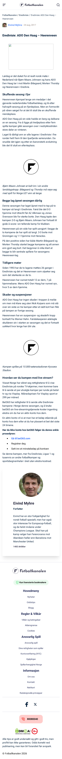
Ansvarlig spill (31, 642)
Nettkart (31, 687)
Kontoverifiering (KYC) (31, 653)
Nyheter (31, 597)
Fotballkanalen (9, 15)
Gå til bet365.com (20, 438)
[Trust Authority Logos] (39, 731)
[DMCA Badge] (22, 731)
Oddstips (31, 602)
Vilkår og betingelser (31, 619)
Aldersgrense (31, 625)
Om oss (31, 676)
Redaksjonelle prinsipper (31, 693)
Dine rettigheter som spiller (31, 648)
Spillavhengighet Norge (31, 664)
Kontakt (31, 682)
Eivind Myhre (15, 25)
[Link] (27, 704)
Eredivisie (24, 15)
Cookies (31, 630)
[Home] (31, 571)
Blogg (31, 607)
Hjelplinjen (31, 659)
